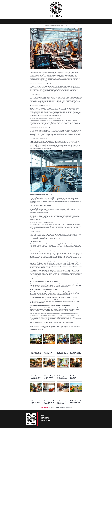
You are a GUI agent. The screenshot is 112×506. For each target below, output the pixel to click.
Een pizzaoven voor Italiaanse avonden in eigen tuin (75, 354)
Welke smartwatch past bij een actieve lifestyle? (35, 402)
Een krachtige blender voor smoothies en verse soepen (62, 378)
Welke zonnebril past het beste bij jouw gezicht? (49, 377)
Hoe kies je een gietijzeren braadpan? (74, 377)
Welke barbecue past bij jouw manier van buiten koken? (36, 354)
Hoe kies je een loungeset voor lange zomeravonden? (36, 377)
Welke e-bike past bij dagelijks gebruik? (75, 401)
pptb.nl (56, 429)
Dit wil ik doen (43, 21)
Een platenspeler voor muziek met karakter (48, 354)
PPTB (35, 21)
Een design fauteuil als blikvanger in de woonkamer (49, 402)
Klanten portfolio (66, 21)
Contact (76, 21)
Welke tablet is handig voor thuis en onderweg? (62, 354)
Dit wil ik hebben (55, 21)
